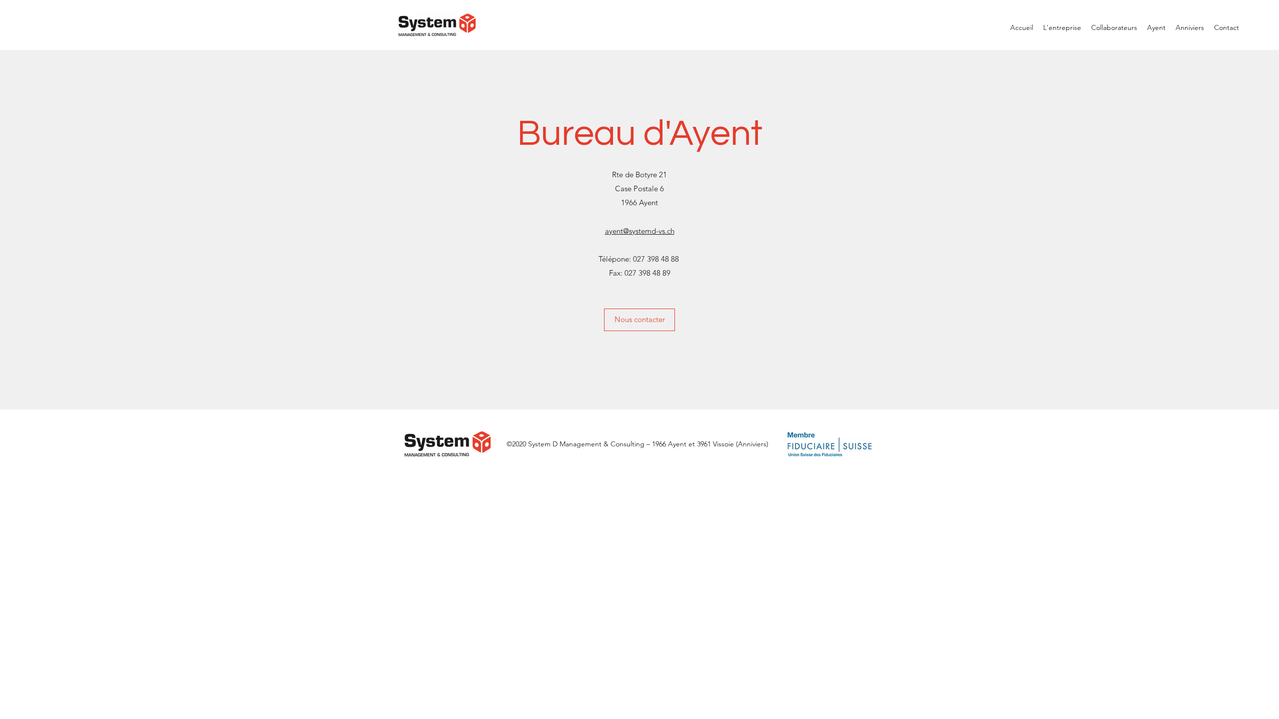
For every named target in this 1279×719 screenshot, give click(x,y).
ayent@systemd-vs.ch (639, 231)
